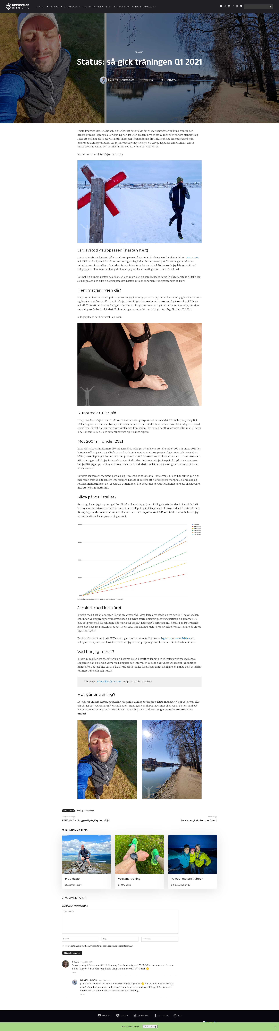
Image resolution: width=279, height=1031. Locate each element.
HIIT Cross (192, 258)
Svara (74, 972)
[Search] (270, 6)
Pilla (75, 961)
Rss (180, 1015)
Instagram (143, 1015)
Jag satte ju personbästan (175, 638)
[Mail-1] (241, 6)
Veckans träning (129, 878)
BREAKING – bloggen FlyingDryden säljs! (86, 820)
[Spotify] (229, 6)
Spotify (124, 1015)
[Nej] (275, 1026)
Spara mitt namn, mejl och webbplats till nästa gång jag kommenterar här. (99, 946)
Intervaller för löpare (109, 682)
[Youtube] (221, 6)
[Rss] (175, 1016)
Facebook (163, 1015)
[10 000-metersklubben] (192, 854)
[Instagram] (225, 6)
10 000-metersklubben (187, 878)
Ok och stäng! (150, 1026)
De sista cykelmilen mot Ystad (199, 820)
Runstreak (90, 811)
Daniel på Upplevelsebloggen (121, 80)
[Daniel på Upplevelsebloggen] (104, 80)
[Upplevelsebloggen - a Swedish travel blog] (17, 6)
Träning (139, 52)
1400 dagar (72, 878)
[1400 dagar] (86, 854)
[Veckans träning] (139, 854)
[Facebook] (233, 6)
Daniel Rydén (88, 980)
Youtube (106, 1015)
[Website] (237, 6)
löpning (80, 811)
